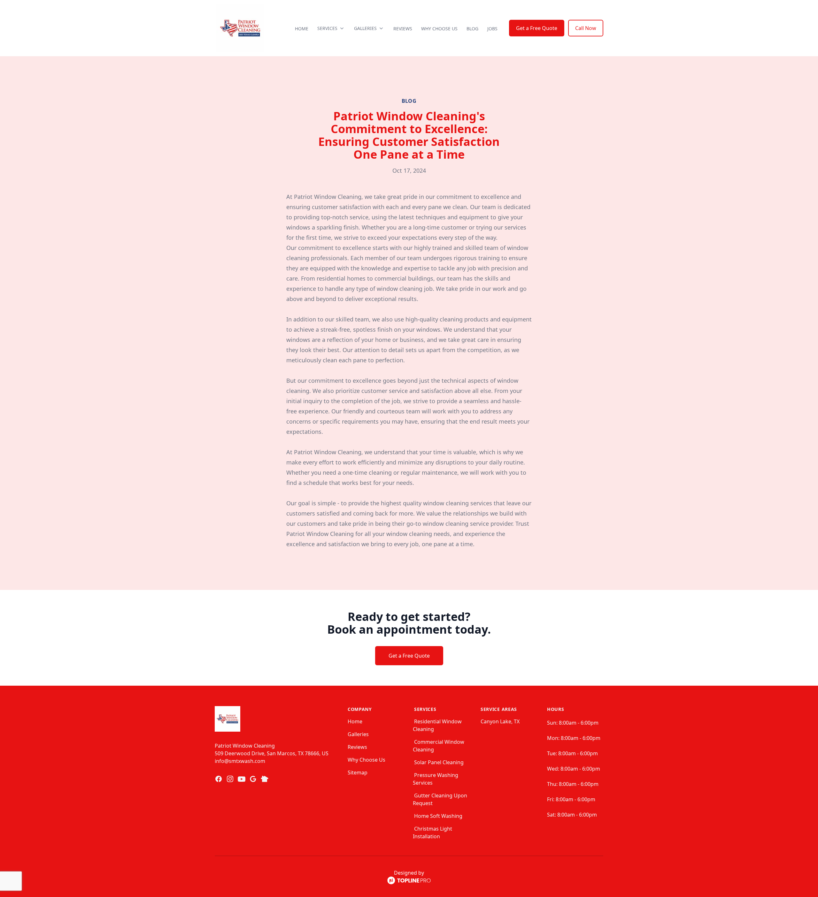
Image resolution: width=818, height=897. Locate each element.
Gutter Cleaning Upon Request (440, 799)
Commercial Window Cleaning (438, 745)
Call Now (585, 28)
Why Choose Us (439, 29)
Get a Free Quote (536, 28)
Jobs (492, 29)
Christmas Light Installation (432, 832)
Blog (472, 29)
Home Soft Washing (438, 815)
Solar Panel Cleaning (439, 762)
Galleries (358, 734)
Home (301, 29)
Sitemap (357, 772)
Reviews (402, 29)
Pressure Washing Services (435, 779)
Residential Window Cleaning (437, 725)
